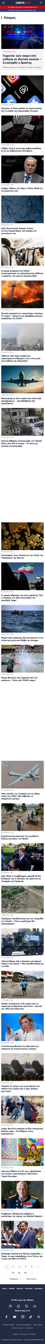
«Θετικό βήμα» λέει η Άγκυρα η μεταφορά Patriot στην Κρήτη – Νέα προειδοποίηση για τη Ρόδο (22, 963)
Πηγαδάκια (38, 1288)
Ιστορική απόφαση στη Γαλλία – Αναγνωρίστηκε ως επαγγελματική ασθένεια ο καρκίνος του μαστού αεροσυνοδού (22, 273)
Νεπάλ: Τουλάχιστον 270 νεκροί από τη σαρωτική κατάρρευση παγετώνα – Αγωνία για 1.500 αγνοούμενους (21, 1006)
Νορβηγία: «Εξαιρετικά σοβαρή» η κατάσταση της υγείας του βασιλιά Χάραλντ (22, 1215)
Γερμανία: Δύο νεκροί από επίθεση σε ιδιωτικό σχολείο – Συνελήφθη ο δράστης (22, 59)
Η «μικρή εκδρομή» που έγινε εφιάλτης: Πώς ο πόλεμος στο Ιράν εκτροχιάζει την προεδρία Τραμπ (22, 597)
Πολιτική (20, 1288)
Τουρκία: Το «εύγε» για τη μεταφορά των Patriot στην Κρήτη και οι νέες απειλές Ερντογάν (20, 1088)
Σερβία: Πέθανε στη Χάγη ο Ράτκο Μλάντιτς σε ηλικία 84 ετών (22, 189)
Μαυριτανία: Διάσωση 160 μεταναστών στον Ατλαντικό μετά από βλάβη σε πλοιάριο (22, 639)
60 (19, 1273)
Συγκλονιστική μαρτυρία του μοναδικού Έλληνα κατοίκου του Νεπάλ (19, 837)
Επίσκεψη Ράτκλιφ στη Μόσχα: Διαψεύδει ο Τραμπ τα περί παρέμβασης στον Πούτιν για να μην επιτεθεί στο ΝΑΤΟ (21, 1256)
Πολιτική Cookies (8, 1325)
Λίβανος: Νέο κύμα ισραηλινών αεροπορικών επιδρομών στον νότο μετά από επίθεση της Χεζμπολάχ (20, 358)
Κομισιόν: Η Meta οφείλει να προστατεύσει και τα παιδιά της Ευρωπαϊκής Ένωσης (21, 109)
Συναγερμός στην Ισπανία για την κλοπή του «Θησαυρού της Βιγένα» (22, 556)
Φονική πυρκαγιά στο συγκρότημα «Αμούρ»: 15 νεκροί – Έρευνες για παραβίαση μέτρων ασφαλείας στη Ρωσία (22, 316)
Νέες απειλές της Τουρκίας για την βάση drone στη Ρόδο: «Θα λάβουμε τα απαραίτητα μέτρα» (20, 796)
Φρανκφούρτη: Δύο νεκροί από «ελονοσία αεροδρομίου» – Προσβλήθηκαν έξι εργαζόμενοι (21, 401)
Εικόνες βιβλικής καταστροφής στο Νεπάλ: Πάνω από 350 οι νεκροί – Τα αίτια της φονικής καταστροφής (21, 443)
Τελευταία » (31, 1279)
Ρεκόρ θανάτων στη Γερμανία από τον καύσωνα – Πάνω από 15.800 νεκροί (19, 679)
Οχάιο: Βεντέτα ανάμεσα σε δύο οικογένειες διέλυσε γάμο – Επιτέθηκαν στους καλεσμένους (22, 1131)
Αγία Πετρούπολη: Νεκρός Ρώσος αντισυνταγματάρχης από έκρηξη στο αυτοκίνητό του (19, 231)
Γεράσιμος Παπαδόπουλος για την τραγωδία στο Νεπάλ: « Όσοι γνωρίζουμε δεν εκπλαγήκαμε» (22, 921)
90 (25, 1273)
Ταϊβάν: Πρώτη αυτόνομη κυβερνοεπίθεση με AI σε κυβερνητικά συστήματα (21, 150)
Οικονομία (29, 1288)
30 (13, 1273)
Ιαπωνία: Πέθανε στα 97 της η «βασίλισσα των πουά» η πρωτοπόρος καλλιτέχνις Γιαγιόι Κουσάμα (21, 1173)
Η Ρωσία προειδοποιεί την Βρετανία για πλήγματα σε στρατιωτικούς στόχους (20, 1047)
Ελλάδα (12, 1288)
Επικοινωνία (29, 1328)
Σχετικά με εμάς (17, 1328)
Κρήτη (4, 1288)
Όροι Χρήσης (37, 1325)
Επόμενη (14, 1279)
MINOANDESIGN (37, 1340)
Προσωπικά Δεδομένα (23, 1325)
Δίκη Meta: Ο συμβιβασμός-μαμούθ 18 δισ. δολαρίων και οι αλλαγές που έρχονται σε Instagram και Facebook (21, 878)
